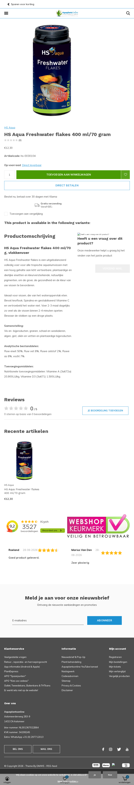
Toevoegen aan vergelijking (26, 213)
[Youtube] (127, 749)
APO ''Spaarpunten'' (15, 676)
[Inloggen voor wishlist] (125, 174)
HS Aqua (9, 127)
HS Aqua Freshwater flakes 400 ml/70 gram (21, 491)
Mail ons (46, 749)
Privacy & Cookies (71, 685)
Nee (110, 774)
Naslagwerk (68, 671)
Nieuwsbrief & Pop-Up (73, 657)
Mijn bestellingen (118, 662)
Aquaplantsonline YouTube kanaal (80, 666)
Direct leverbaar (32, 165)
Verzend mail (112, 268)
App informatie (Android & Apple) (22, 666)
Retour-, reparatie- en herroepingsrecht (25, 662)
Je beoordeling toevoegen (105, 410)
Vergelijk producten (119, 676)
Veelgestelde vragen (15, 657)
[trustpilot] (98, 525)
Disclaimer (67, 690)
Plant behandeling (71, 662)
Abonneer (104, 620)
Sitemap (66, 680)
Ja (95, 774)
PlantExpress (11, 671)
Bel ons (18, 749)
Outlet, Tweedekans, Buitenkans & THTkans (27, 685)
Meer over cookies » (68, 781)
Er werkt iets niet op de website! (21, 690)
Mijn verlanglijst (117, 671)
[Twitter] (119, 749)
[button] (6, 13)
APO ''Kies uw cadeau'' (16, 680)
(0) (20, 140)
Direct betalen (67, 185)
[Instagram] (110, 749)
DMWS (40, 766)
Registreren (115, 657)
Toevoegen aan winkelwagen (68, 174)
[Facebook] (103, 749)
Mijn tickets (115, 666)
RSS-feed (51, 766)
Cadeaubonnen (70, 676)
